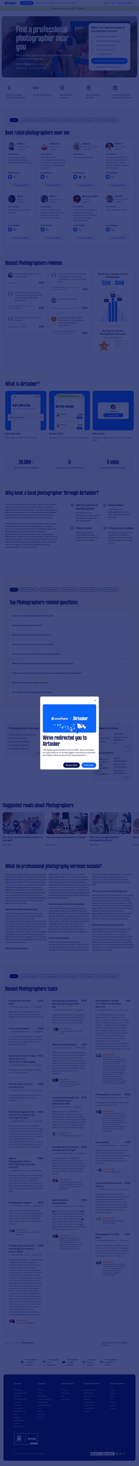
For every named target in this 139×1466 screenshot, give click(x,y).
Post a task (89, 765)
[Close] (95, 700)
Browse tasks (71, 765)
